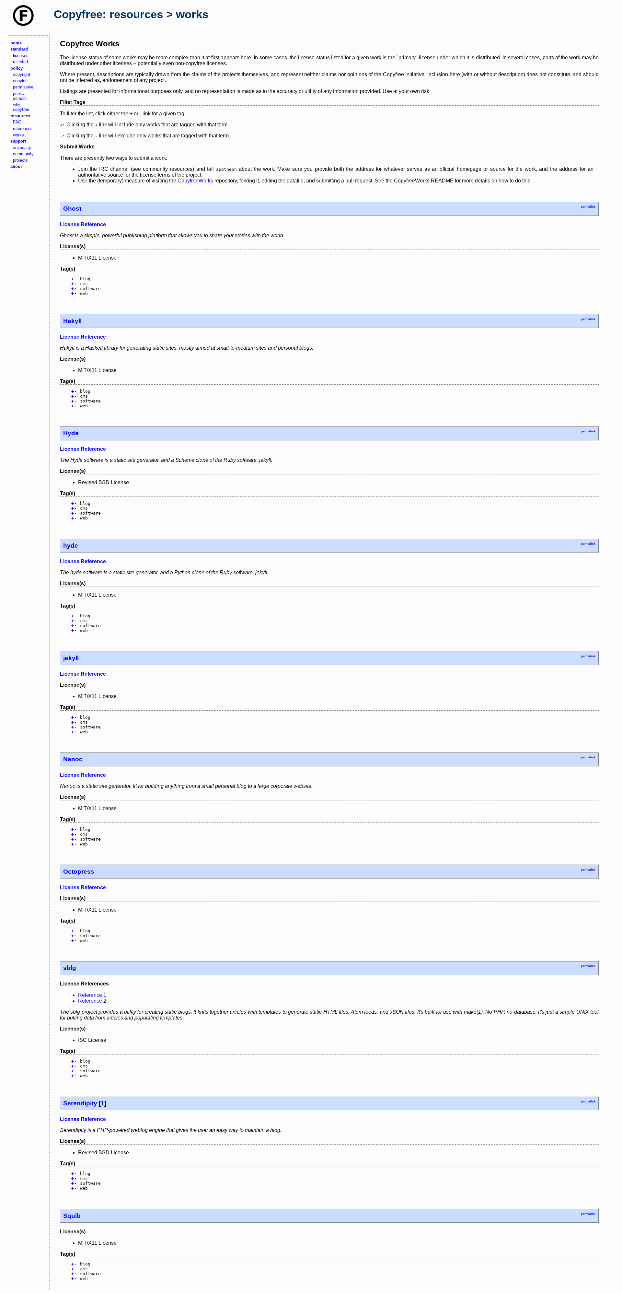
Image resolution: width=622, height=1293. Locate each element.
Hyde (71, 433)
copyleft (20, 80)
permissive (23, 87)
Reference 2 (92, 1001)
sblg (69, 967)
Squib (72, 1215)
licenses (21, 55)
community (23, 153)
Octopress (78, 871)
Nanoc (73, 759)
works (18, 135)
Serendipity (80, 1103)
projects (20, 160)
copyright (21, 74)
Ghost (72, 208)
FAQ (17, 122)
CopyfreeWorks (195, 180)
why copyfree (21, 107)
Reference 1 (92, 995)
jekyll (71, 658)
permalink (588, 206)
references (23, 128)
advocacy (22, 147)
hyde (70, 545)
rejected (20, 61)
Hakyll (72, 321)
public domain (20, 96)
